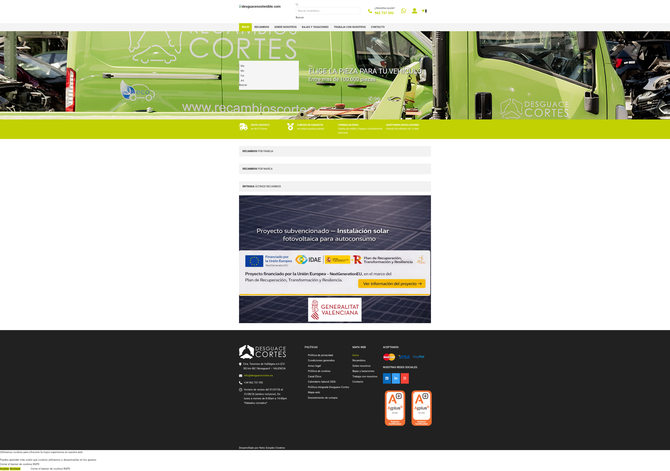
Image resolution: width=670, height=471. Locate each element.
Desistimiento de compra (322, 397)
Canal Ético (314, 376)
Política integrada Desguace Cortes (328, 387)
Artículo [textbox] (242, 80)
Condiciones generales (321, 360)
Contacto (378, 27)
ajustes (92, 459)
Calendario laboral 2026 (322, 381)
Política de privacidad (320, 355)
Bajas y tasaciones (315, 27)
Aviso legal (314, 365)
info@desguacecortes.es (258, 375)
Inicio (245, 27)
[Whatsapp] (403, 11)
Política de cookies (319, 371)
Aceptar (4, 468)
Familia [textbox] (242, 75)
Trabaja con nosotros (350, 27)
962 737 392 (384, 13)
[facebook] (387, 378)
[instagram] (405, 378)
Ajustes (25, 468)
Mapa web (314, 392)
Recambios (261, 27)
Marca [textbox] (242, 65)
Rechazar (15, 468)
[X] (396, 378)
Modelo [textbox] (242, 70)
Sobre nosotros (285, 27)
